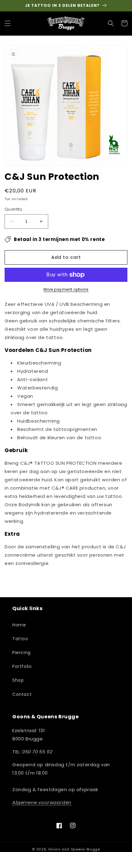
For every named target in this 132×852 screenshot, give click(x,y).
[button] (7, 23)
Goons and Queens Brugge (74, 849)
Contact (22, 694)
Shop (18, 680)
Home (19, 625)
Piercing (21, 652)
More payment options (66, 289)
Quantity (13, 209)
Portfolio (22, 666)
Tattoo (20, 639)
